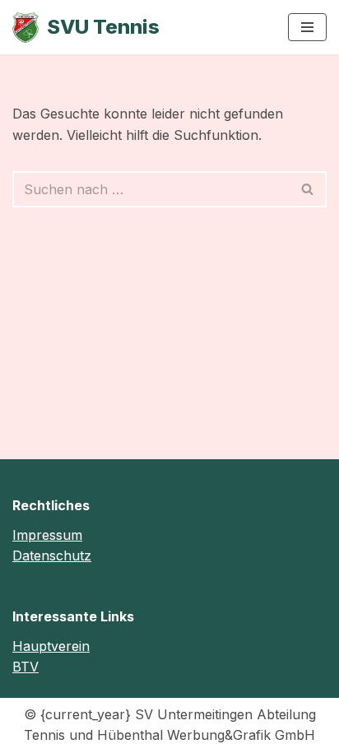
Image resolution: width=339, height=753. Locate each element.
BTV (25, 666)
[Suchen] (308, 189)
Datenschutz (51, 555)
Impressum (47, 535)
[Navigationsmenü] (307, 27)
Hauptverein (51, 646)
